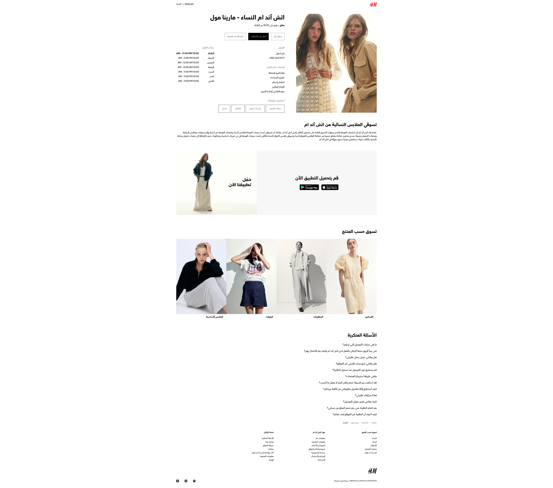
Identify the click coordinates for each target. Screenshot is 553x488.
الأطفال (374, 445)
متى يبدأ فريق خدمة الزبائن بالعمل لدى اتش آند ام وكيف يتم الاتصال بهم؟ (340, 351)
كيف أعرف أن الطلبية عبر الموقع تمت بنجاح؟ (355, 414)
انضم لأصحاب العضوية (235, 36)
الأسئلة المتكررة (268, 438)
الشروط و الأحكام (318, 445)
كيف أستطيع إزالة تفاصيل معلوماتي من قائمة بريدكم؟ (350, 389)
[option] (352, 279)
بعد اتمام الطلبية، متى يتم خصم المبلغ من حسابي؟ (352, 408)
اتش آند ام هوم (371, 453)
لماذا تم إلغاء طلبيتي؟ (366, 395)
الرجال (374, 442)
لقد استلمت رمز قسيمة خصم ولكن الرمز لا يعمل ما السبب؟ (348, 383)
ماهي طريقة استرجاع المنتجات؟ (361, 376)
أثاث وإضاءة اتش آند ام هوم (263, 453)
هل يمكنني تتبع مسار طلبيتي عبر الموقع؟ (356, 364)
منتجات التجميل (371, 449)
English (189, 4)
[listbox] (276, 279)
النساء (374, 438)
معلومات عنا (320, 438)
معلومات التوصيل (318, 442)
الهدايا (271, 460)
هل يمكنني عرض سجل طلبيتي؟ (361, 357)
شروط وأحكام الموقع (317, 449)
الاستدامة (321, 460)
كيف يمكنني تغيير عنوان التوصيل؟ (360, 402)
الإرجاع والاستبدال (318, 456)
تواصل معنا (269, 442)
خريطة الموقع (268, 445)
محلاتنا (271, 449)
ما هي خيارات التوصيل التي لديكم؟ (359, 345)
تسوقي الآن (277, 36)
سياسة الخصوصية (318, 453)
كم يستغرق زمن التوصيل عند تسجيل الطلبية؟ (354, 370)
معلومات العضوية (267, 456)
